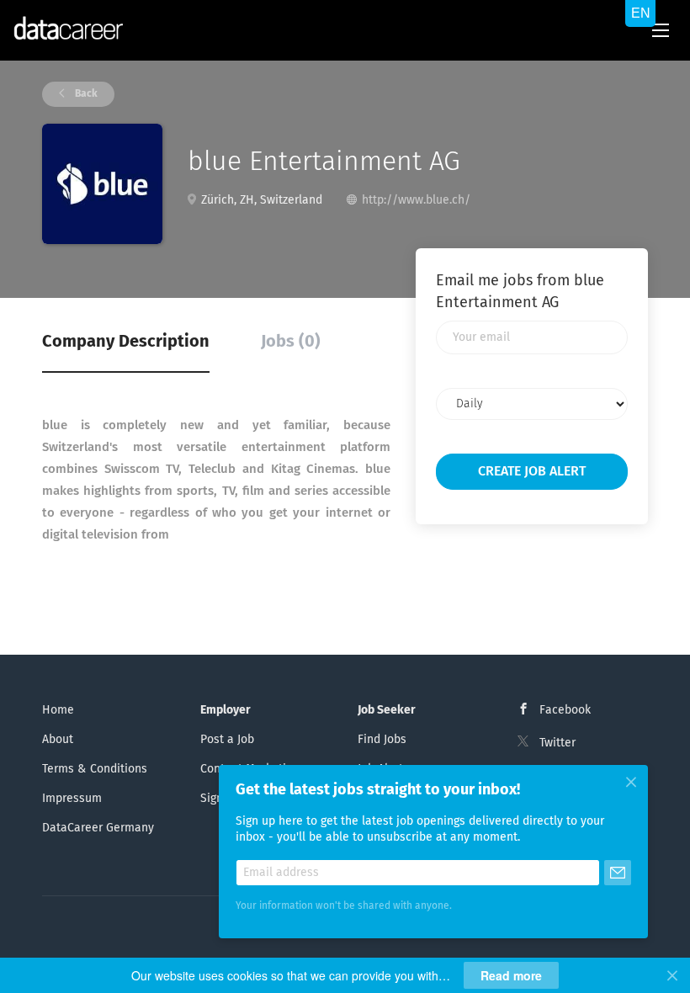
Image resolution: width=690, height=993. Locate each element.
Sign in (218, 798)
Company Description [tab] (126, 341)
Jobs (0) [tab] (291, 341)
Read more (511, 975)
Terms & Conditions (94, 769)
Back (85, 94)
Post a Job (227, 740)
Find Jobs (382, 740)
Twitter (557, 743)
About (57, 740)
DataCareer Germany (98, 828)
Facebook (565, 710)
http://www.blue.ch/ (416, 200)
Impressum (72, 798)
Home (58, 710)
